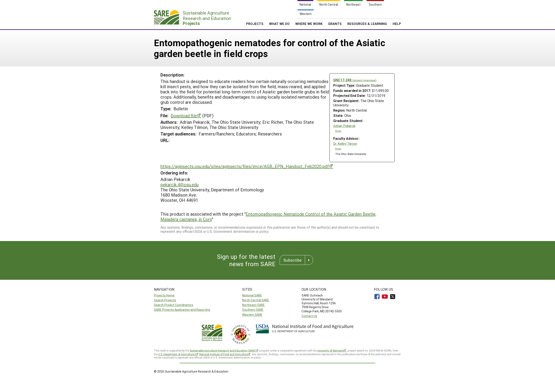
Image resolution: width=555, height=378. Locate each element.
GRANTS (335, 23)
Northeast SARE (253, 305)
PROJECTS (254, 23)
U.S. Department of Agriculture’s (177, 354)
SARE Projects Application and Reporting (182, 310)
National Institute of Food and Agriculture (223, 354)
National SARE (252, 295)
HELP (397, 23)
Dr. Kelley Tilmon (345, 143)
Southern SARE (252, 310)
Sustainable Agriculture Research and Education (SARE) (223, 350)
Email (338, 130)
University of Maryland (330, 350)
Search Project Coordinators (173, 305)
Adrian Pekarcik (344, 126)
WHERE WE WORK (308, 23)
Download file (184, 115)
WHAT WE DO (279, 23)
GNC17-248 (354, 80)
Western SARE (252, 315)
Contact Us (309, 316)
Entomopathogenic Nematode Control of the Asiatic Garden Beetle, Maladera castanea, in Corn (268, 216)
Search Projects (165, 300)
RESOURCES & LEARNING (367, 23)
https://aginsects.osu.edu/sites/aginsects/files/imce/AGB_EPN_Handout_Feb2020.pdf (244, 166)
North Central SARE (255, 300)
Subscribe (292, 260)
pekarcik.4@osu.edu (179, 184)
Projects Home (164, 295)
